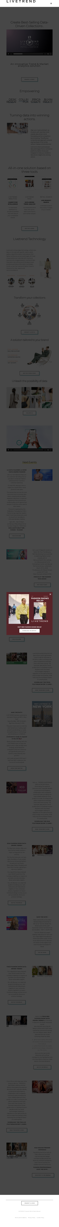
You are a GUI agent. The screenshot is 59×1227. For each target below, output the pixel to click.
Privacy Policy (31, 1217)
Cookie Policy (40, 1217)
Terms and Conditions (21, 1217)
